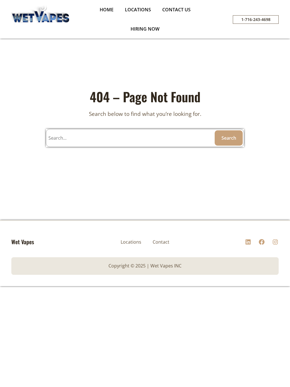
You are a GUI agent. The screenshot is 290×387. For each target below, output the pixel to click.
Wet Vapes (22, 242)
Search (228, 138)
